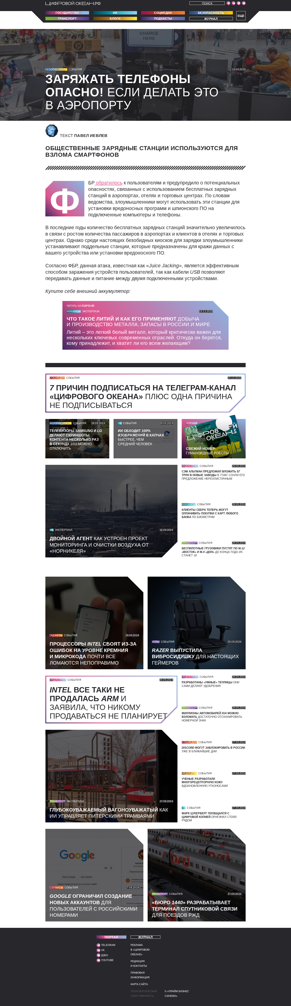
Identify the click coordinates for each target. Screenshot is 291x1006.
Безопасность (211, 12)
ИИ (115, 12)
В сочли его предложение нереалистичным (213, 475)
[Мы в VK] (233, 3)
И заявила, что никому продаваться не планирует (111, 702)
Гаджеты (56, 635)
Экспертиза (90, 311)
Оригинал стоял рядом (209, 817)
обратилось (108, 183)
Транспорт (67, 18)
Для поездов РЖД (195, 909)
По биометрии (210, 513)
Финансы (74, 311)
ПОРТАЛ (111, 937)
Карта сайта (139, 984)
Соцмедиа (163, 12)
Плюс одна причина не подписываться (143, 396)
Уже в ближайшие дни (213, 749)
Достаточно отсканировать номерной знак (212, 717)
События (75, 69)
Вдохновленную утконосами (205, 782)
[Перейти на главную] (73, 3)
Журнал (211, 18)
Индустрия (190, 466)
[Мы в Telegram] (228, 3)
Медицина (189, 773)
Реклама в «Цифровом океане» (140, 950)
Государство (67, 12)
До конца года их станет (213, 552)
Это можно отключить (76, 439)
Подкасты (163, 18)
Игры (156, 641)
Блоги (115, 18)
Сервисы (56, 887)
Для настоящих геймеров (195, 657)
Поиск (207, 3)
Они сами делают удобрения (210, 684)
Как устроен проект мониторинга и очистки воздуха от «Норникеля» (99, 545)
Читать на (80, 305)
